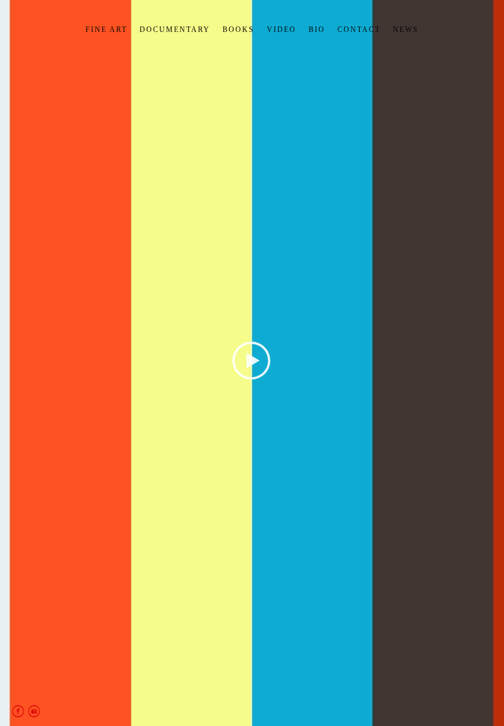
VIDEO (281, 29)
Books (238, 29)
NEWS (406, 29)
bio (317, 29)
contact (358, 29)
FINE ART (106, 29)
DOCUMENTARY (175, 29)
